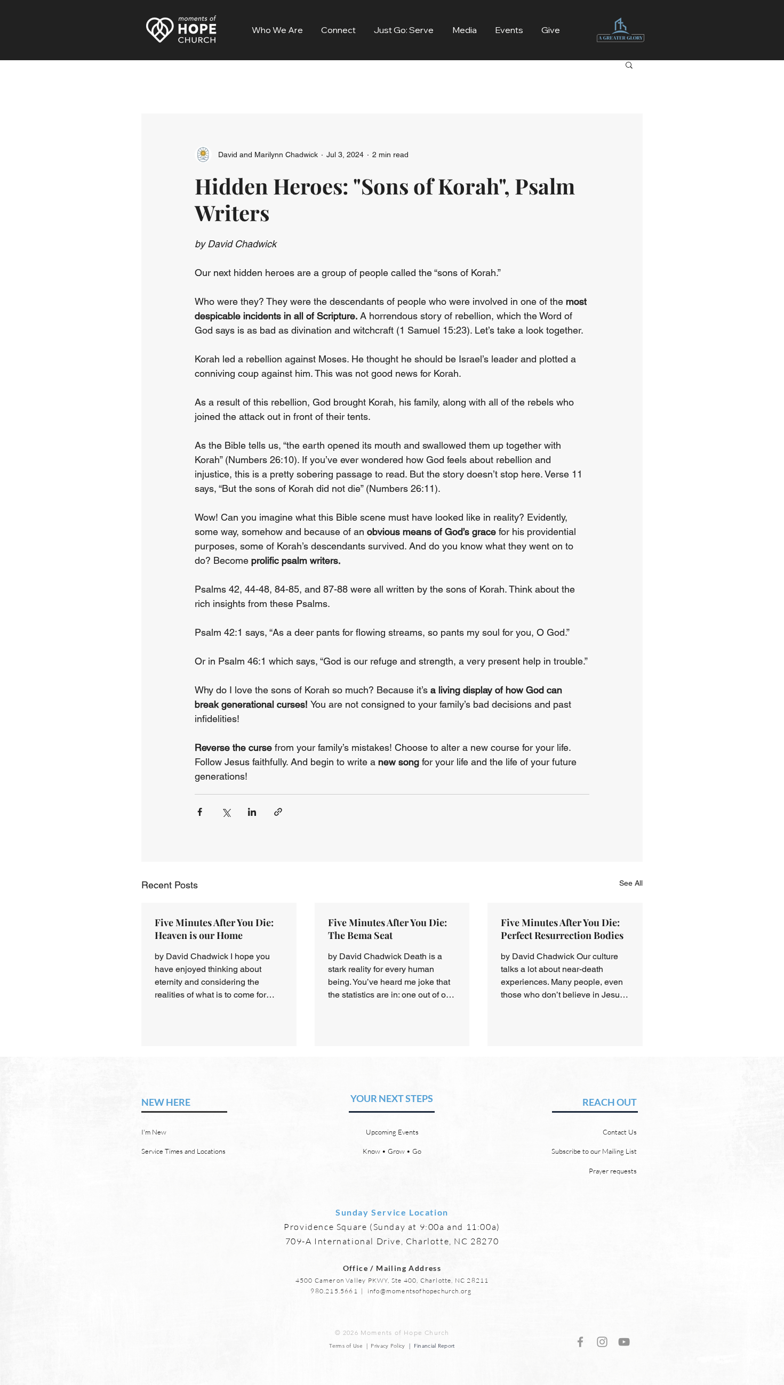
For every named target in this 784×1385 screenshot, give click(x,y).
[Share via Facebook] (200, 812)
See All (631, 883)
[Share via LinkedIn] (252, 812)
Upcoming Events (392, 1132)
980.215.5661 (333, 1291)
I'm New (153, 1132)
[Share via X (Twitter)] (226, 812)
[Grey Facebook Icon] (580, 1342)
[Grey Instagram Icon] (602, 1342)
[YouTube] (624, 1342)
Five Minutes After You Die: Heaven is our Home (214, 929)
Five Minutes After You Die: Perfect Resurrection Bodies (562, 929)
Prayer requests (613, 1171)
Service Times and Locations (183, 1151)
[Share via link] (278, 812)
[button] (277, 29)
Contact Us (620, 1132)
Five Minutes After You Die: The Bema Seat (387, 929)
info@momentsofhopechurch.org (419, 1291)
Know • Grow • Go (392, 1151)
